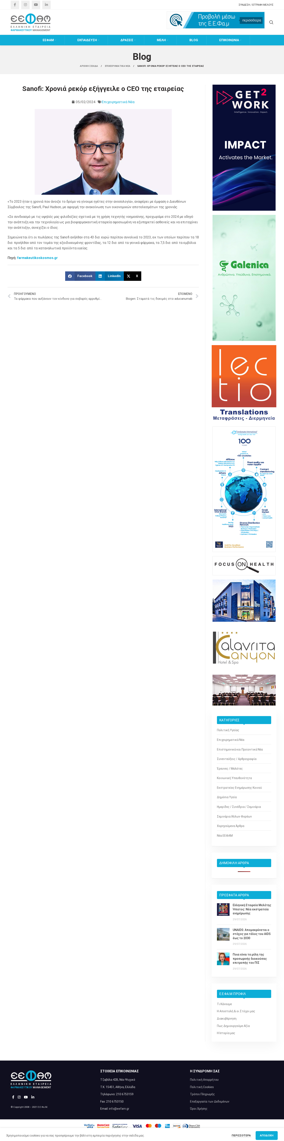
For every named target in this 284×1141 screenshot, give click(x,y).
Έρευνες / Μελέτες (230, 768)
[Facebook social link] (15, 5)
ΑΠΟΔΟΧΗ (266, 1133)
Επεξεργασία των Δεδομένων (209, 1101)
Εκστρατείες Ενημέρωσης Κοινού (239, 787)
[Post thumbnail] (223, 912)
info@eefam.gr (119, 1108)
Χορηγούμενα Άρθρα (230, 826)
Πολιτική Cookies (202, 1087)
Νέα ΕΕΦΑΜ (225, 835)
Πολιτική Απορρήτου (204, 1079)
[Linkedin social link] (46, 5)
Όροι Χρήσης (198, 1108)
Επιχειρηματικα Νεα (118, 66)
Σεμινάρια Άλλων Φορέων (234, 816)
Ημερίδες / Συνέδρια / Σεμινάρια (239, 806)
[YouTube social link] (36, 5)
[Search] (271, 22)
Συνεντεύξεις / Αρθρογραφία (236, 759)
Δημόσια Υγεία (227, 797)
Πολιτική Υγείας (228, 730)
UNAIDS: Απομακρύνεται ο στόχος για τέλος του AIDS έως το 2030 (252, 934)
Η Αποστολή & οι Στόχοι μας (236, 1011)
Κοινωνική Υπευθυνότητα (234, 778)
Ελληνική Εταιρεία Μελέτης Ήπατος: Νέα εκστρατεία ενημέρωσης (252, 909)
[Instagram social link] (25, 5)
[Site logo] (31, 22)
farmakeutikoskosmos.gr (37, 258)
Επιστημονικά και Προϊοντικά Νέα (240, 749)
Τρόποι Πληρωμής (202, 1094)
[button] (80, 276)
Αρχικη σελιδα (89, 66)
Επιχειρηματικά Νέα (118, 102)
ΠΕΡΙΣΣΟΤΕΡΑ (241, 1133)
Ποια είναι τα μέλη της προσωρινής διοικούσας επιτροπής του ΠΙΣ (250, 958)
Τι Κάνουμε (224, 1004)
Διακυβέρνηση (226, 1018)
